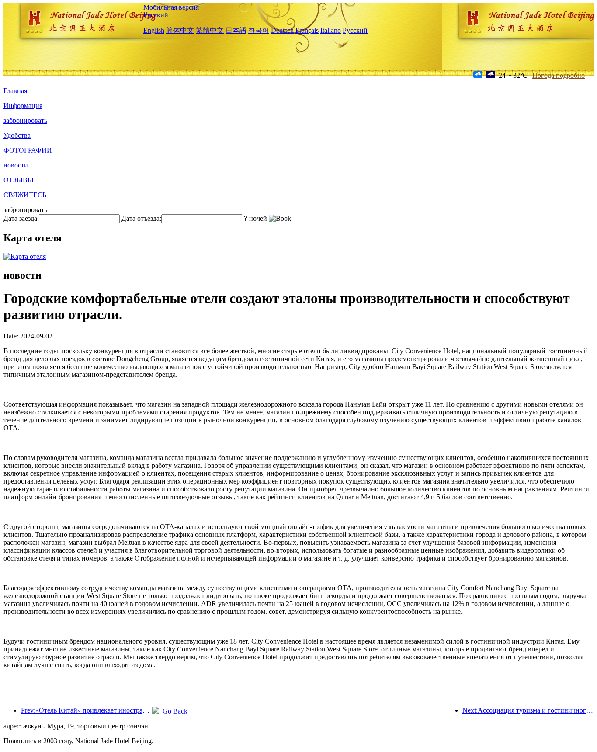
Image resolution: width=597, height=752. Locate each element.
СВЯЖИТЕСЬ (24, 194)
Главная (15, 90)
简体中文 (180, 30)
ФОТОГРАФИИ (27, 150)
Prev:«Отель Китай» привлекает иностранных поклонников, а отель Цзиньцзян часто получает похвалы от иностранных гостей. (86, 710)
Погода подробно (558, 75)
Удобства (17, 135)
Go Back (173, 711)
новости (15, 165)
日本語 (236, 30)
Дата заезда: (21, 218)
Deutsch (282, 30)
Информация (22, 105)
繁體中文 (210, 30)
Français (307, 30)
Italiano (330, 30)
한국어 (258, 30)
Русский (155, 15)
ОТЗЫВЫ (18, 180)
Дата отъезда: (141, 218)
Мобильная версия (171, 7)
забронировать (25, 120)
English (153, 30)
